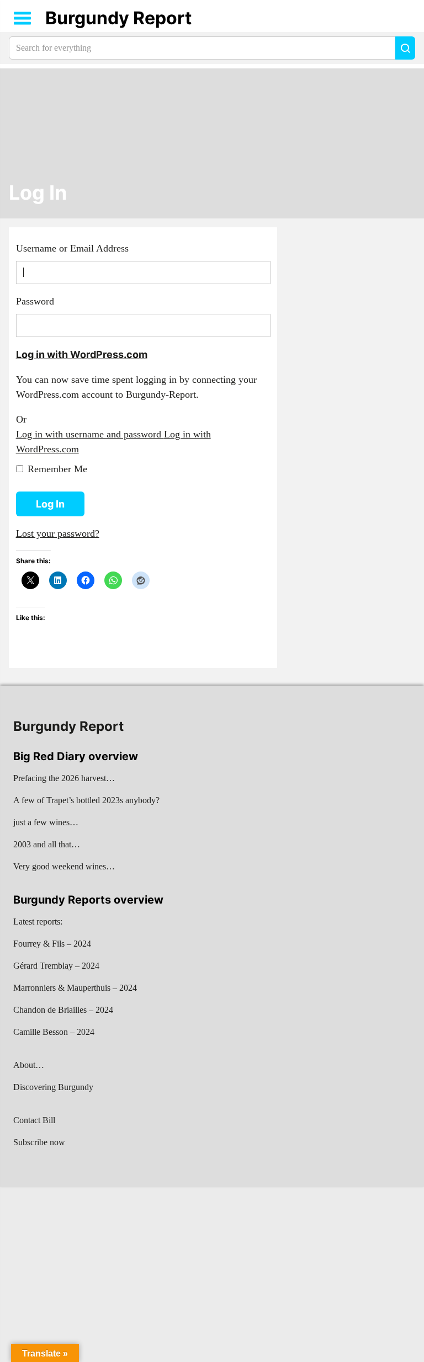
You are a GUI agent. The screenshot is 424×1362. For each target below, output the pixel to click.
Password (35, 301)
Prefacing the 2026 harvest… (64, 778)
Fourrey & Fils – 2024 (52, 943)
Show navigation (22, 18)
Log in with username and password (90, 434)
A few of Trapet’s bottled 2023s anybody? (86, 800)
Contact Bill (34, 1120)
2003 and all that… (46, 844)
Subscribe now (39, 1142)
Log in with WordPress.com (81, 354)
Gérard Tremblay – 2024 (56, 965)
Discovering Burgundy (53, 1087)
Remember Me (57, 468)
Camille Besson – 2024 (53, 1032)
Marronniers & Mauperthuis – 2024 (75, 987)
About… (28, 1065)
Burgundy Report (118, 18)
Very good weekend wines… (64, 866)
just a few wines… (45, 822)
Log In (38, 193)
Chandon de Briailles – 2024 (63, 1009)
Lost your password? (57, 533)
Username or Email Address (72, 248)
